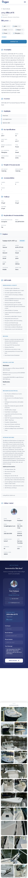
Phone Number (9, 639)
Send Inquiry (13, 660)
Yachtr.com (12, 495)
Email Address (9, 632)
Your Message (9, 646)
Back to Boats (6, 9)
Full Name (8, 625)
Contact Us (14, 41)
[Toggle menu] (25, 2)
